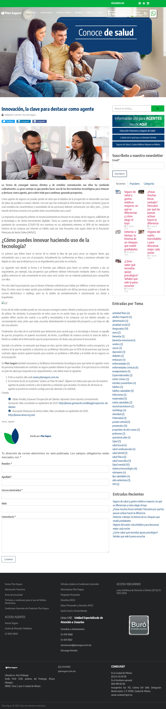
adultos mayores (122, 317)
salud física (119, 456)
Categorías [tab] (149, 183)
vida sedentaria (121, 480)
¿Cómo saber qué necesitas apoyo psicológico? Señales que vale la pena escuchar (131, 273)
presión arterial (121, 421)
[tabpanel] (138, 241)
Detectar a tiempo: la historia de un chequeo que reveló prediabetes (131, 240)
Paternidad (119, 418)
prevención (119, 425)
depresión (118, 352)
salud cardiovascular (123, 449)
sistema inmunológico (124, 468)
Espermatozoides (122, 375)
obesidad (118, 414)
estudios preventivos (124, 383)
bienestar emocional (123, 340)
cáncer (117, 348)
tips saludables (121, 476)
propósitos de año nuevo (126, 429)
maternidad (119, 398)
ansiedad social (121, 324)
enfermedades (121, 363)
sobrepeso (119, 472)
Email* (116, 160)
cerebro (117, 344)
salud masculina (121, 460)
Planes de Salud (46, 13)
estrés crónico (120, 379)
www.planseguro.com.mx (46, 377)
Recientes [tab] (120, 183)
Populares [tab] (135, 183)
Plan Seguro (31, 13)
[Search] (157, 108)
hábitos (117, 387)
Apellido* (7, 477)
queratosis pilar (121, 437)
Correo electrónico (12, 490)
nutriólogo (119, 410)
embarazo (118, 359)
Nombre (7, 463)
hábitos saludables (123, 390)
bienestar (118, 336)
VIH (115, 484)
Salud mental (121, 464)
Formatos (78, 13)
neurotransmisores (123, 406)
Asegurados (120, 328)
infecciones (119, 394)
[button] (8, 121)
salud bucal (119, 445)
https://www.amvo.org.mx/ (21, 415)
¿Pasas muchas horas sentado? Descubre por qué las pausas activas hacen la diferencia (153, 207)
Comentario (9, 516)
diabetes (118, 355)
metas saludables (122, 402)
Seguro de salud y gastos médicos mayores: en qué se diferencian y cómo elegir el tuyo (131, 207)
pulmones (118, 433)
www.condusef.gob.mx (121, 694)
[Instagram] (144, 3)
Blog (99, 13)
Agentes (11, 421)
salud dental (119, 453)
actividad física (121, 313)
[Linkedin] (148, 3)
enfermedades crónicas (125, 367)
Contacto (90, 13)
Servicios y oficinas (63, 13)
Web (4, 503)
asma (116, 332)
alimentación (120, 320)
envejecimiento (121, 371)
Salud (116, 441)
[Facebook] (140, 3)
